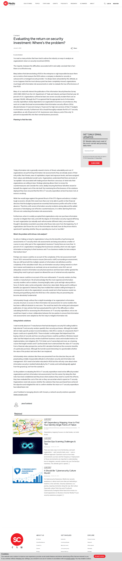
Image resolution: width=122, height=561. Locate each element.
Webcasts (90, 548)
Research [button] (74, 3)
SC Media (38, 539)
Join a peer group (65, 548)
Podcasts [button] (64, 3)
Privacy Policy (99, 158)
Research (90, 542)
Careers (38, 548)
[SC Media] (9, 3)
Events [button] (55, 3)
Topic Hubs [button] (46, 3)
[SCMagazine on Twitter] (17, 547)
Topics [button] (37, 3)
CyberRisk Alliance (40, 542)
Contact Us (38, 545)
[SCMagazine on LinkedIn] (21, 547)
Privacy (38, 551)
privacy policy (70, 558)
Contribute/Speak (65, 542)
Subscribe (95, 163)
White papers (91, 545)
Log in (109, 3)
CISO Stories (28, 3)
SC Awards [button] (83, 3)
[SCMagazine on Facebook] (12, 547)
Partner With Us (64, 551)
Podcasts (90, 551)
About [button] (92, 3)
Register (116, 3)
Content (16, 35)
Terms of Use (90, 158)
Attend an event (64, 545)
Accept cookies (99, 556)
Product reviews (91, 539)
